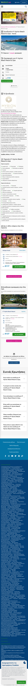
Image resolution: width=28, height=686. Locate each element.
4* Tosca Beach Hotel (4, 476)
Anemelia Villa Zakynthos (5, 616)
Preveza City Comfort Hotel (13, 556)
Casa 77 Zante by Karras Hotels (16, 562)
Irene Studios (15, 488)
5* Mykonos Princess (4, 572)
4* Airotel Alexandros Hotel (6, 542)
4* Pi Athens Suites (15, 551)
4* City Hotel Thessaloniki (5, 522)
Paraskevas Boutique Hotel (5, 574)
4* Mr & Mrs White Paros (16, 553)
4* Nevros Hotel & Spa (5, 555)
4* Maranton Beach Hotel (5, 479)
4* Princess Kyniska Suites (14, 540)
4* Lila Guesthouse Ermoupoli (20, 632)
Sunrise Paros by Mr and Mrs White (7, 607)
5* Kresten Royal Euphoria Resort (19, 578)
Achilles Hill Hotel (4, 515)
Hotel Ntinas (3, 526)
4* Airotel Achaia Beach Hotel (17, 477)
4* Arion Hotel (3, 480)
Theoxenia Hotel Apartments (6, 490)
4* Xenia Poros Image (13, 481)
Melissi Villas (3, 596)
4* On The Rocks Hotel (13, 606)
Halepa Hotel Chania (22, 598)
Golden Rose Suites (10, 525)
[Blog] (22, 455)
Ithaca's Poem (3, 533)
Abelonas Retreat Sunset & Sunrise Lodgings (8, 621)
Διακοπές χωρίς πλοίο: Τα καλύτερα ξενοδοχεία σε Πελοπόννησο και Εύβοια (12, 649)
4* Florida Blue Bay (10, 480)
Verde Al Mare (14, 561)
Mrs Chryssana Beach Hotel (15, 505)
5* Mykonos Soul (17, 591)
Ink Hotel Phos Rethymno (20, 620)
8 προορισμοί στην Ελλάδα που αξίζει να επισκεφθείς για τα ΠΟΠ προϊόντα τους (12, 651)
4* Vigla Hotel (15, 598)
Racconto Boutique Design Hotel (17, 535)
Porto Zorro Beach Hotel (13, 491)
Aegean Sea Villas (17, 592)
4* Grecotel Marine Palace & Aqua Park (16, 469)
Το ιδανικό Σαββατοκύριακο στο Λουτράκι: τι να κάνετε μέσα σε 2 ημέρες (13, 647)
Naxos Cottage (20, 606)
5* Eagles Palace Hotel (5, 597)
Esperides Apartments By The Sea (7, 554)
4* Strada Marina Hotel (11, 588)
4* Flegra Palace (13, 569)
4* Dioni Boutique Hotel (20, 509)
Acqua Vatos (21, 546)
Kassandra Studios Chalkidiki (6, 633)
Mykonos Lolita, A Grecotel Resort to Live (18, 616)
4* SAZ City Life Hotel (5, 500)
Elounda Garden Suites (5, 581)
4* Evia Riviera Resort (4, 478)
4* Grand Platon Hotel (20, 478)
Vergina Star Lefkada (4, 550)
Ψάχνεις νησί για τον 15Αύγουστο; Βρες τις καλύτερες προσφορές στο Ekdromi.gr (12, 658)
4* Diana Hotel (12, 516)
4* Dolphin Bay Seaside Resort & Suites (7, 484)
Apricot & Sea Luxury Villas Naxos (15, 613)
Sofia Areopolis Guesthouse (6, 630)
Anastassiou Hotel (18, 544)
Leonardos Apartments (5, 516)
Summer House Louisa (13, 560)
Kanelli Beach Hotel (4, 486)
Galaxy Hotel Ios (20, 550)
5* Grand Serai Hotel (21, 471)
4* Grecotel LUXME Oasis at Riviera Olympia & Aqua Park (10, 495)
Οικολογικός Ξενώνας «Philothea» (7, 529)
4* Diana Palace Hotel (19, 513)
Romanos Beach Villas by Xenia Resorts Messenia (9, 628)
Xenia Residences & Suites (15, 602)
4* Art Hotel (15, 595)
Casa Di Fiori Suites (20, 597)
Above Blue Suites (21, 511)
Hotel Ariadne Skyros (4, 606)
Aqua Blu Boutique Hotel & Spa (13, 584)
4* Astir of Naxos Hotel (10, 596)
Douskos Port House (4, 513)
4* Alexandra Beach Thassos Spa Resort (18, 530)
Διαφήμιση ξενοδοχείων (14, 448)
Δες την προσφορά (7, 81)
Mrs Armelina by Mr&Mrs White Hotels (18, 605)
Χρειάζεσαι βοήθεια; (14, 362)
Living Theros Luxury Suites (5, 582)
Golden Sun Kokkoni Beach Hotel (18, 493)
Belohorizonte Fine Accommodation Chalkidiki (9, 623)
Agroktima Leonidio (16, 519)
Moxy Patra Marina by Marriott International (18, 504)
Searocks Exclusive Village (5, 528)
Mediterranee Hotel (17, 543)
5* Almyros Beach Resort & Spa (11, 576)
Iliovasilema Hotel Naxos (15, 604)
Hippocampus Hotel (4, 577)
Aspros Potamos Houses (5, 614)
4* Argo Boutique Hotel (5, 569)
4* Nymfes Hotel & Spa (5, 498)
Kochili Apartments (17, 525)
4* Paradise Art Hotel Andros (6, 494)
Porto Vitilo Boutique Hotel (6, 499)
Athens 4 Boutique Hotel (14, 557)
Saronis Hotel (3, 525)
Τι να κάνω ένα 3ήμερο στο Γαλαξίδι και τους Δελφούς (10, 655)
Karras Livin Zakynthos (5, 613)
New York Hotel (3, 565)
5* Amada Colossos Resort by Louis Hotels (8, 620)
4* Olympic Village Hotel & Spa (6, 485)
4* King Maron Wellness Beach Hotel (17, 539)
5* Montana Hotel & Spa (13, 471)
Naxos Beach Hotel (20, 576)
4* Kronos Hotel (20, 481)
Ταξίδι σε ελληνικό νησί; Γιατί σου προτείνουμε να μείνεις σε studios (12, 645)
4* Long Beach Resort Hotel (6, 473)
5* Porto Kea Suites (21, 563)
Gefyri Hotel (3, 563)
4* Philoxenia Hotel (14, 497)
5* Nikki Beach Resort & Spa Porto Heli (13, 506)
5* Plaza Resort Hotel (16, 568)
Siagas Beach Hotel (13, 487)
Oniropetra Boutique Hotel (5, 508)
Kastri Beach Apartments (5, 631)
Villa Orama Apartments (5, 557)
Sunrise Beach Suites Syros (5, 604)
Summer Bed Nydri (13, 614)
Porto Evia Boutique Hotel (14, 500)
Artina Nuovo (22, 571)
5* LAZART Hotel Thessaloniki (6, 561)
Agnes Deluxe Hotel (4, 556)
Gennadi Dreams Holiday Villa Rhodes (7, 632)
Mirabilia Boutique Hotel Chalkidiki (14, 532)
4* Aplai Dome (3, 579)
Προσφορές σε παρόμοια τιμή (14, 341)
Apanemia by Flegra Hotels (5, 505)
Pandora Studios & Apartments (6, 624)
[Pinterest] (18, 455)
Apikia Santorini (12, 589)
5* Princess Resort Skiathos (5, 535)
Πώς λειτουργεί (21, 442)
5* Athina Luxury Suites (19, 565)
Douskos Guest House (19, 588)
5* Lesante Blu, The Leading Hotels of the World (9, 600)
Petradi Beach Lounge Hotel (20, 596)
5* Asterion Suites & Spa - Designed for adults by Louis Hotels (11, 585)
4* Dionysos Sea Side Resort (6, 605)
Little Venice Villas (4, 617)
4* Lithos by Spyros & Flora (15, 593)
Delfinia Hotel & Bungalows (5, 602)
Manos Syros (16, 529)
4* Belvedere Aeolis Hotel (5, 537)
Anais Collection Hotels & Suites (6, 558)
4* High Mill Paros (21, 501)
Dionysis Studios (4, 523)
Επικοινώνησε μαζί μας (9, 442)
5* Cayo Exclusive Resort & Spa (11, 563)
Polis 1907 (15, 611)
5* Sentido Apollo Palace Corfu (14, 572)
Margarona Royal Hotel (21, 498)
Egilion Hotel (13, 514)
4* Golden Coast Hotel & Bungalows (7, 474)
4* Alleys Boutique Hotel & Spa (20, 634)
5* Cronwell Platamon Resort (6, 472)
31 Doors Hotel (23, 558)
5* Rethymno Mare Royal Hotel (19, 607)
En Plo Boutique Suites (5, 589)
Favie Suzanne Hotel (13, 502)
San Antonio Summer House (6, 548)
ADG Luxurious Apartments (21, 514)
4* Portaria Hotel (12, 513)
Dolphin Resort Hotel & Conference (7, 618)
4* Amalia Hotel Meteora (5, 514)
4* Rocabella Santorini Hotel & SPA (13, 579)
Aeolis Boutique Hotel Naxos (16, 508)
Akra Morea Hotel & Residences (6, 493)
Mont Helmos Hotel (4, 518)
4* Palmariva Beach (4, 491)
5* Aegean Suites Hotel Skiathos (6, 612)
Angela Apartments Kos (12, 603)
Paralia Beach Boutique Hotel (16, 522)
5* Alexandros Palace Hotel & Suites (16, 581)
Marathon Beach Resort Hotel (12, 533)
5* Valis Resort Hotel (18, 470)
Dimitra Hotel (15, 619)
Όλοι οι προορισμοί (4, 641)
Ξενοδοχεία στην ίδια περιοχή (14, 276)
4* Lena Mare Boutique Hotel (6, 583)
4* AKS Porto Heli (12, 478)
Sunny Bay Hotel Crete (5, 540)
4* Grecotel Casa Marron (16, 467)
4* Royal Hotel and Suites (14, 546)
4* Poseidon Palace (4, 471)
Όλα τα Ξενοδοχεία (10, 27)
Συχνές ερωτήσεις (14, 452)
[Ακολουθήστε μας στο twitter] (15, 455)
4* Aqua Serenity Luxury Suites (6, 619)
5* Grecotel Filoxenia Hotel (6, 467)
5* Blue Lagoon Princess (19, 480)
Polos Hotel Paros (4, 567)
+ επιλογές (20, 256)
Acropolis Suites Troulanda (5, 562)
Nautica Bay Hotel (15, 472)
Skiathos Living (17, 534)
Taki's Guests (23, 630)
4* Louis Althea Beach (21, 617)
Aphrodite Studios (15, 542)
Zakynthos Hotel (14, 635)
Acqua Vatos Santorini (20, 523)
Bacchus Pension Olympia (5, 541)
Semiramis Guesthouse (5, 521)
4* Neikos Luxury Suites (20, 516)
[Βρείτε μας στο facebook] (5, 455)
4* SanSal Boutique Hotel (16, 564)
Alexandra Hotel (4, 544)
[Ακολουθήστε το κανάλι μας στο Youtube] (12, 455)
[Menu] (2, 6)
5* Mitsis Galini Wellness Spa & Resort (7, 470)
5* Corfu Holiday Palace (17, 485)
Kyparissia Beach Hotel (5, 546)
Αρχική (3, 27)
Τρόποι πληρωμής (14, 445)
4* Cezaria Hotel (16, 512)
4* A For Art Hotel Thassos (15, 527)
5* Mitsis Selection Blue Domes (6, 568)
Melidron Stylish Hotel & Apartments (7, 634)
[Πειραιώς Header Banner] (14, 17)
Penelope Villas (3, 590)
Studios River (13, 541)
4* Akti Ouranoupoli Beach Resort (7, 543)
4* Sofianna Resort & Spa (13, 617)
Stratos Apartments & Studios (6, 564)
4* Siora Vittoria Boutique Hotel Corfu (7, 520)
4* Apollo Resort (4, 603)
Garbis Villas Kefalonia (13, 518)
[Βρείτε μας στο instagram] (8, 455)
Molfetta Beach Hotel (20, 589)
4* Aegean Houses (13, 597)
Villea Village (3, 588)
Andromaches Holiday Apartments (7, 591)
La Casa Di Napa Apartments (14, 547)
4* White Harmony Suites (5, 593)
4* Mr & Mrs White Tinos (12, 492)
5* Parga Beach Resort (5, 547)
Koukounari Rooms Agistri (5, 539)
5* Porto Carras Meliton (5, 487)
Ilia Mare (11, 555)
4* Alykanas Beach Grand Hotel (6, 488)
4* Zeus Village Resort (16, 624)
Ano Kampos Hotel (16, 558)
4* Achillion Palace (10, 565)
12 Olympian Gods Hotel (21, 492)
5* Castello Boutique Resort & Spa (17, 574)
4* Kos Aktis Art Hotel (12, 577)
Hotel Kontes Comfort (5, 586)
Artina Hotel (19, 536)
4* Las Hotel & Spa (11, 544)
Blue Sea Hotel (3, 506)
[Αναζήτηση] (26, 7)
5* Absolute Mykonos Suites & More (12, 526)
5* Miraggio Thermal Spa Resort (6, 512)
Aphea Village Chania (22, 623)
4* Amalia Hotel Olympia (5, 504)
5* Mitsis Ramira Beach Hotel (6, 571)
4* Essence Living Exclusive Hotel (14, 549)
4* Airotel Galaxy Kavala (5, 509)
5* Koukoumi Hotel (15, 571)
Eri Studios (3, 576)
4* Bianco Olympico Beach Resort (17, 473)
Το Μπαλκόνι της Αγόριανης (5, 527)
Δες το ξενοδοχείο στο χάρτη (8, 113)
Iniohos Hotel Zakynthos (5, 599)
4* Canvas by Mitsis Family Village (6, 578)
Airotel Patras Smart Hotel (14, 521)
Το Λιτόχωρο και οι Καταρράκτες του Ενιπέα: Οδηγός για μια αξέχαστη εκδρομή (12, 653)
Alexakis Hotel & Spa (4, 560)
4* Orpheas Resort (4, 609)
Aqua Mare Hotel (13, 586)
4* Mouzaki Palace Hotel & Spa (14, 486)
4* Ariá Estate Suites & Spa (5, 635)
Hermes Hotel (10, 567)
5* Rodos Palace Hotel (5, 501)
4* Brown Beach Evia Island (16, 490)
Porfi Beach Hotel (11, 609)
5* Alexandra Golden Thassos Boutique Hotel (9, 511)
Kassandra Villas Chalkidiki (16, 633)
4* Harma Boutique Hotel (5, 575)
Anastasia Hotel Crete (22, 619)
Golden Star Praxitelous (5, 502)
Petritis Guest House (12, 550)
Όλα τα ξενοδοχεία (4, 638)
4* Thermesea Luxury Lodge (6, 570)
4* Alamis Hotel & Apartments (6, 553)
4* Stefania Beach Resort (5, 497)
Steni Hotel (22, 547)
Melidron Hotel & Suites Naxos (19, 554)
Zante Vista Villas (17, 618)
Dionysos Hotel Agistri (20, 586)
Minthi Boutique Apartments (6, 530)
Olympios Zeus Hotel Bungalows (19, 555)
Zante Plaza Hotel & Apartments (6, 483)
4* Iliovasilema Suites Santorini (6, 519)
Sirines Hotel (12, 509)
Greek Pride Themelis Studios (6, 551)
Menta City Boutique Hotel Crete (6, 611)
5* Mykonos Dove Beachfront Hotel (7, 592)
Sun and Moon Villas (4, 549)
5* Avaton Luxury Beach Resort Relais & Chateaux (9, 625)
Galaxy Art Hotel (4, 536)
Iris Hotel (19, 518)
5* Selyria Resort (18, 484)
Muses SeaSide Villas (13, 501)
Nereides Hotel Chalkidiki (16, 630)
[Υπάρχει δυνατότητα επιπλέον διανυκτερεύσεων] (17, 254)
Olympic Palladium (21, 595)
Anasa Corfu (19, 575)
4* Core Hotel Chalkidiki (12, 536)
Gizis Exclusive (16, 567)
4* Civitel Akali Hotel (15, 583)
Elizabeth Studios (13, 498)
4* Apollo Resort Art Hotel (15, 528)
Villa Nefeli (14, 570)
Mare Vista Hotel (4, 492)
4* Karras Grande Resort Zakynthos (13, 507)
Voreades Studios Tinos (15, 631)
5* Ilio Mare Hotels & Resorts (6, 477)
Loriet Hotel (23, 537)
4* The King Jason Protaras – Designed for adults (9, 627)
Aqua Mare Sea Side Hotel (15, 537)
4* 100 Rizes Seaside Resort (13, 515)
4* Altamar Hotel (21, 497)
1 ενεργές (11, 53)
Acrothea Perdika (4, 532)
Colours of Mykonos (11, 590)
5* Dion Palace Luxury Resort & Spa (17, 479)
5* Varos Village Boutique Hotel (6, 595)
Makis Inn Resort (13, 575)
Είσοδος (17, 2)
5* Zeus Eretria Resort (18, 474)
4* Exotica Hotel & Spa (13, 476)
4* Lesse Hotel (20, 491)
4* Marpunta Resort (15, 499)
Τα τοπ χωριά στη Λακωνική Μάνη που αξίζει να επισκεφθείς (11, 656)
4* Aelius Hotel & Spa (18, 520)
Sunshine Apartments (11, 523)
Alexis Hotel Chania (14, 582)
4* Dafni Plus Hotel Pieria (17, 612)
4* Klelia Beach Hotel (4, 481)
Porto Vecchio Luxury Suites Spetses (7, 626)
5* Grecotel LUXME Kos (5, 469)
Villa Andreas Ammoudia (16, 548)
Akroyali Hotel (3, 507)
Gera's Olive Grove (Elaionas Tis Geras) (7, 534)
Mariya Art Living (4, 584)
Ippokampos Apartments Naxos (6, 598)
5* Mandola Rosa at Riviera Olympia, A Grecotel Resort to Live (11, 466)
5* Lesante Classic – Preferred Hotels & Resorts (9, 610)
